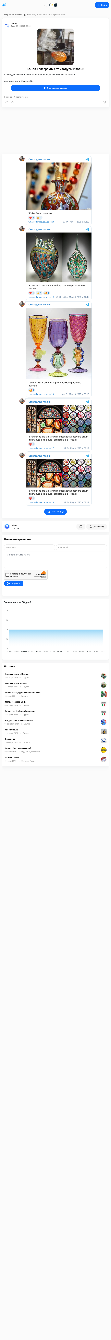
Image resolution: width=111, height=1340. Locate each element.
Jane (14, 525)
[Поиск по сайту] (45, 5)
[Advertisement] (55, 130)
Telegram (7, 14)
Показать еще (57, 512)
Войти (104, 5)
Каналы (17, 14)
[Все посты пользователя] (80, 527)
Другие (26, 14)
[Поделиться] (12, 102)
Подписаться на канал (57, 88)
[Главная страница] (4, 5)
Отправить (15, 583)
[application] (55, 630)
